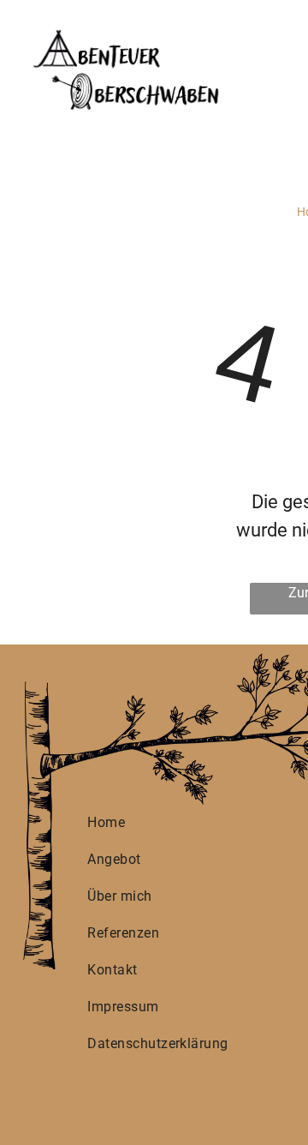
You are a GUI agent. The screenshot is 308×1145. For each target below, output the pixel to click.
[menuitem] (159, 822)
